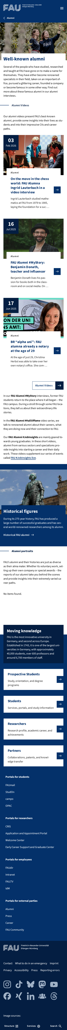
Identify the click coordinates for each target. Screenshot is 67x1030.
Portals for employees (18, 859)
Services (31, 1026)
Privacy (7, 970)
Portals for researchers (18, 818)
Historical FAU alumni (16, 535)
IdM (7, 888)
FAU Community (14, 930)
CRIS (8, 826)
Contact (7, 963)
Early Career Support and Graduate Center (29, 847)
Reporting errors (50, 970)
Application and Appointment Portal (26, 833)
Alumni (9, 909)
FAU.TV (9, 881)
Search (53, 1026)
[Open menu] (62, 8)
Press (8, 916)
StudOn (9, 792)
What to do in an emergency (31, 963)
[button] (33, 679)
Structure (9, 1026)
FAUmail (10, 785)
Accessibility (21, 970)
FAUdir (9, 868)
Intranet (10, 875)
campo (9, 799)
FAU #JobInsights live (23, 458)
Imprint (54, 963)
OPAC (8, 806)
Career (9, 923)
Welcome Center (14, 840)
